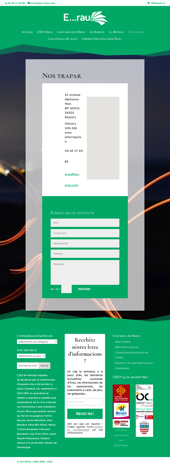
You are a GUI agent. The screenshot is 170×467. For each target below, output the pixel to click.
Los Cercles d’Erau (71, 32)
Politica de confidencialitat (134, 363)
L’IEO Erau (45, 32)
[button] (104, 134)
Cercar (44, 365)
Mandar (84, 289)
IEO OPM (39, 461)
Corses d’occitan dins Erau (102, 39)
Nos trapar (136, 32)
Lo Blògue (97, 32)
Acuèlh (27, 32)
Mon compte (123, 341)
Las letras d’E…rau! (62, 39)
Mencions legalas (126, 347)
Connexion (122, 368)
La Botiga (116, 32)
